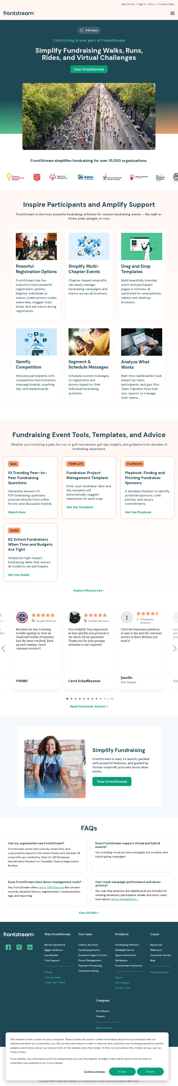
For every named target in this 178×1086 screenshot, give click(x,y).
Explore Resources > (89, 590)
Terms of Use (104, 1081)
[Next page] (175, 648)
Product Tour (123, 987)
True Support (52, 960)
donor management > (125, 899)
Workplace (121, 960)
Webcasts (156, 950)
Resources (156, 944)
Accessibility (119, 1081)
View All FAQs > (89, 913)
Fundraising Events (89, 950)
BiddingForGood (124, 950)
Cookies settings (94, 1071)
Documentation (159, 972)
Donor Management (90, 960)
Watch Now (17, 512)
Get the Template (79, 507)
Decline (150, 1071)
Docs (152, 4)
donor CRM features (51, 887)
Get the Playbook (138, 512)
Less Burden (51, 955)
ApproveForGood (125, 955)
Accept (122, 1071)
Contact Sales (52, 977)
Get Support (122, 982)
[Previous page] (3, 648)
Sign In (142, 4)
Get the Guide (18, 575)
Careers (100, 1016)
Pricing (48, 972)
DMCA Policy (133, 1081)
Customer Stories (160, 955)
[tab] (67, 699)
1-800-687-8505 (54, 982)
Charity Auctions (88, 944)
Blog (152, 960)
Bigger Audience (53, 950)
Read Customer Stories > (89, 706)
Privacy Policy (90, 1081)
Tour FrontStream (89, 69)
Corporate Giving (88, 970)
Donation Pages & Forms (92, 955)
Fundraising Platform (127, 944)
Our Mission (102, 1011)
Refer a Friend (104, 1028)
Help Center (128, 4)
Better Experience (54, 944)
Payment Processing (90, 965)
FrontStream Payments (128, 965)
